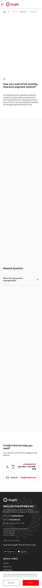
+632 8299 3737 (15, 519)
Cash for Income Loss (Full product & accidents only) (24, 11)
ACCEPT (31, 583)
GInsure (16, 11)
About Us (9, 11)
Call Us (13, 467)
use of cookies (33, 576)
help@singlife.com (17, 516)
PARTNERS (7, 570)
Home (6, 563)
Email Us (14, 477)
